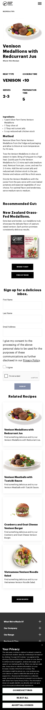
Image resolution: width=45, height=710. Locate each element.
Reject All (22, 698)
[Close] (42, 645)
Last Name (7, 313)
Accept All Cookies (22, 705)
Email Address (9, 327)
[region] (22, 676)
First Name (7, 300)
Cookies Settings (22, 690)
